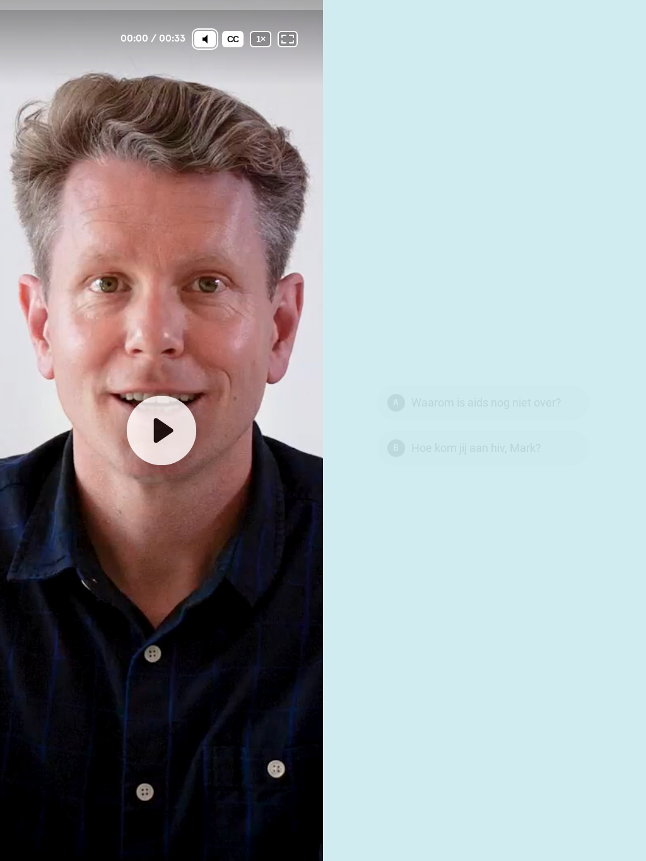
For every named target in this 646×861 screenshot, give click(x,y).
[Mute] (205, 39)
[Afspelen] (161, 430)
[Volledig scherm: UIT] (288, 39)
